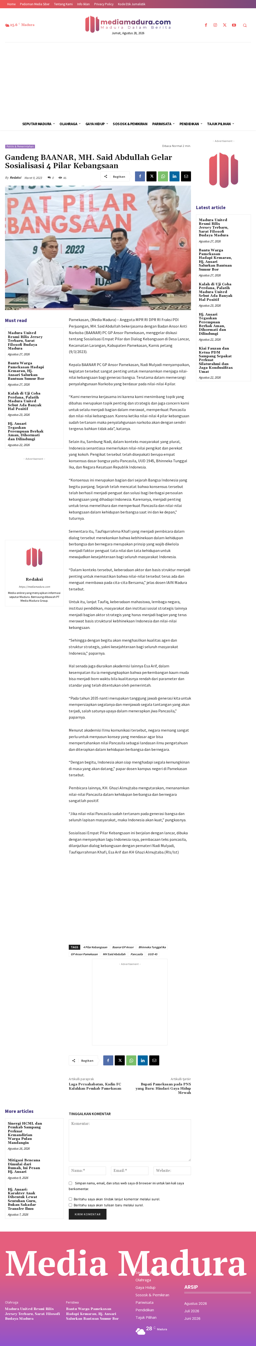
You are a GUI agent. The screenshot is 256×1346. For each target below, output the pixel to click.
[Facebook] (206, 25)
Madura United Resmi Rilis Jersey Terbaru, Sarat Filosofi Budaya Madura (25, 341)
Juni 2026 (192, 1318)
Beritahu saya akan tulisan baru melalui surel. (109, 1205)
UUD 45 (152, 954)
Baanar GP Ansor (123, 947)
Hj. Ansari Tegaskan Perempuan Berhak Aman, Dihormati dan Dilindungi (26, 432)
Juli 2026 (191, 1311)
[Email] (186, 176)
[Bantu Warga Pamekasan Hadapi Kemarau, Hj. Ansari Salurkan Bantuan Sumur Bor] (54, 367)
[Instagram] (215, 25)
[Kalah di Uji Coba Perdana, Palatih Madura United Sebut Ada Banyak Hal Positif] (54, 398)
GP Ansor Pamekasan (84, 954)
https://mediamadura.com (34, 586)
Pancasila (136, 954)
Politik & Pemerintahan (20, 146)
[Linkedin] (175, 176)
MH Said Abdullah (114, 954)
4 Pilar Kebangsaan (95, 947)
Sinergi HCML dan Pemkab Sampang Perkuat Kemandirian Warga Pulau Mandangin (25, 1133)
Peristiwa (72, 1302)
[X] (224, 25)
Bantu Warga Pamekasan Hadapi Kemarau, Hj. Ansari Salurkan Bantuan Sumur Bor (26, 371)
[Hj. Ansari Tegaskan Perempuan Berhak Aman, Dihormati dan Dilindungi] (54, 428)
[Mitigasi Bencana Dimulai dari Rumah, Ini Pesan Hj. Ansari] (54, 1164)
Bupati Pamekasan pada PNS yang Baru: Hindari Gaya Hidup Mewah (163, 1088)
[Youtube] (233, 25)
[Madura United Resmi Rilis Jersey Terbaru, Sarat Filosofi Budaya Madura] (54, 337)
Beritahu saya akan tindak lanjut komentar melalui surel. (117, 1199)
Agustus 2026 (195, 1303)
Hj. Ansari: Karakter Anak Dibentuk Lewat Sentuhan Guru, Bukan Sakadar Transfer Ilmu (22, 1199)
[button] (244, 25)
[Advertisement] (128, 80)
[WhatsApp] (163, 176)
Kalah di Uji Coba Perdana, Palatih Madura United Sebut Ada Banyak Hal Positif (25, 401)
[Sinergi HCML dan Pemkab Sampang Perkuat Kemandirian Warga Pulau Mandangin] (54, 1128)
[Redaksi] (34, 558)
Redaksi (15, 177)
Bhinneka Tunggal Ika (152, 947)
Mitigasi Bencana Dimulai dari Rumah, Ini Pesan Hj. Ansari (24, 1166)
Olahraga (11, 1302)
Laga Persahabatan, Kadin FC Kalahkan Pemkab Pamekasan (95, 1086)
